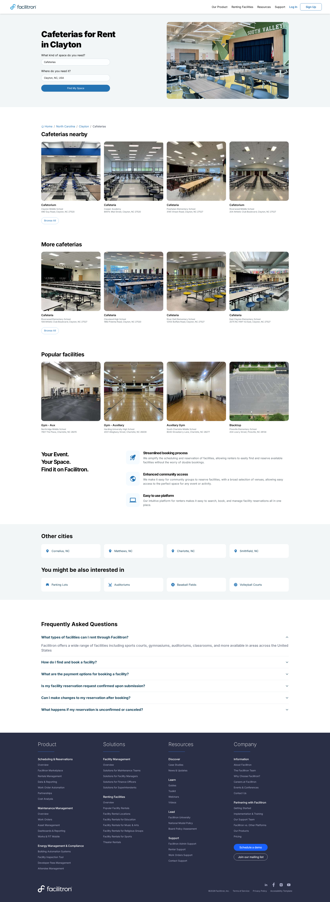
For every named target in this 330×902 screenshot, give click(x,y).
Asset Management (49, 825)
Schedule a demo (250, 847)
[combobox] (75, 62)
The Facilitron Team (245, 770)
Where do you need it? (56, 71)
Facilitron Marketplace (50, 770)
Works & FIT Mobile (49, 836)
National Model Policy (180, 823)
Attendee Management (51, 868)
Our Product (219, 7)
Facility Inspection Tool (50, 857)
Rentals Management (50, 776)
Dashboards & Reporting (51, 830)
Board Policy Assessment (182, 828)
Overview (43, 764)
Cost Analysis (45, 798)
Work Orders (45, 819)
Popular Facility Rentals (116, 808)
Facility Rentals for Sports (117, 836)
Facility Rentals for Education (119, 819)
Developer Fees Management (54, 862)
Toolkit (172, 791)
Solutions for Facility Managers (120, 776)
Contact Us (240, 793)
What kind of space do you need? (63, 55)
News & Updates (177, 770)
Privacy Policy (260, 891)
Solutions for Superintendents (119, 787)
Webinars (173, 796)
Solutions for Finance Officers (119, 781)
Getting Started (242, 808)
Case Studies (175, 764)
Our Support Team (244, 819)
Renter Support (177, 849)
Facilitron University (179, 817)
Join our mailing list (250, 857)
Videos (172, 802)
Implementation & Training (248, 813)
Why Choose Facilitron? (247, 776)
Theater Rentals (112, 842)
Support (280, 7)
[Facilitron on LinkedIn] (266, 884)
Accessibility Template (281, 891)
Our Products (241, 830)
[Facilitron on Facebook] (273, 884)
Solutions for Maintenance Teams (121, 770)
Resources (264, 7)
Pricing (237, 836)
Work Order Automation (51, 787)
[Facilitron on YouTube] (288, 884)
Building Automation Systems (54, 851)
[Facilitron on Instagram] (281, 884)
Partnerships (45, 793)
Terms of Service (241, 891)
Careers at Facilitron (245, 781)
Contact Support (177, 860)
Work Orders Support (180, 855)
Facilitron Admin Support (182, 843)
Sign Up (311, 7)
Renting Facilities (242, 7)
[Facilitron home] (23, 7)
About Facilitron (242, 764)
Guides (172, 785)
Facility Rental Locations (116, 813)
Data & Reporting (47, 781)
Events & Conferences (246, 787)
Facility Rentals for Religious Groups (123, 830)
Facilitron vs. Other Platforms (250, 825)
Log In (293, 7)
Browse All (50, 220)
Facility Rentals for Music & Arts (121, 825)
